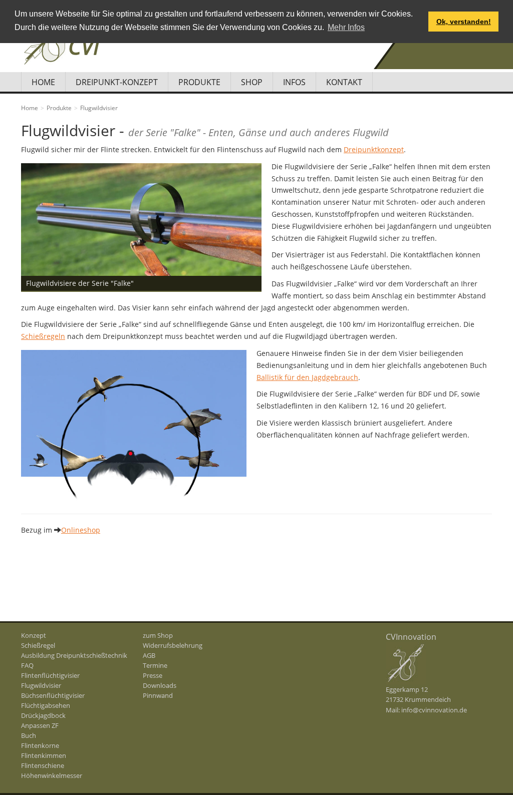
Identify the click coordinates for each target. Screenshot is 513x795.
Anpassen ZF (40, 725)
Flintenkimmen (43, 755)
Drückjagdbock (43, 715)
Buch (28, 735)
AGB (149, 655)
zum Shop (158, 635)
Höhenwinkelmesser (51, 775)
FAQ (27, 665)
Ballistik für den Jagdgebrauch (307, 377)
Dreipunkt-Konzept (117, 82)
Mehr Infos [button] (346, 27)
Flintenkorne (40, 745)
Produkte (199, 82)
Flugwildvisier (41, 685)
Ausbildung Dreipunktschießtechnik (74, 655)
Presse (152, 675)
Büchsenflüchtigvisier (53, 695)
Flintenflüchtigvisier (50, 675)
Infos (294, 82)
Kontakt (344, 82)
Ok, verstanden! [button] (463, 22)
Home (43, 82)
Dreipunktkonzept (374, 149)
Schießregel (38, 645)
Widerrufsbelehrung (172, 645)
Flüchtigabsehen (45, 705)
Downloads (159, 685)
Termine (155, 665)
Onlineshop (80, 530)
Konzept (33, 635)
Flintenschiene (42, 765)
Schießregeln (43, 336)
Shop (252, 82)
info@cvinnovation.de (434, 709)
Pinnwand (158, 695)
